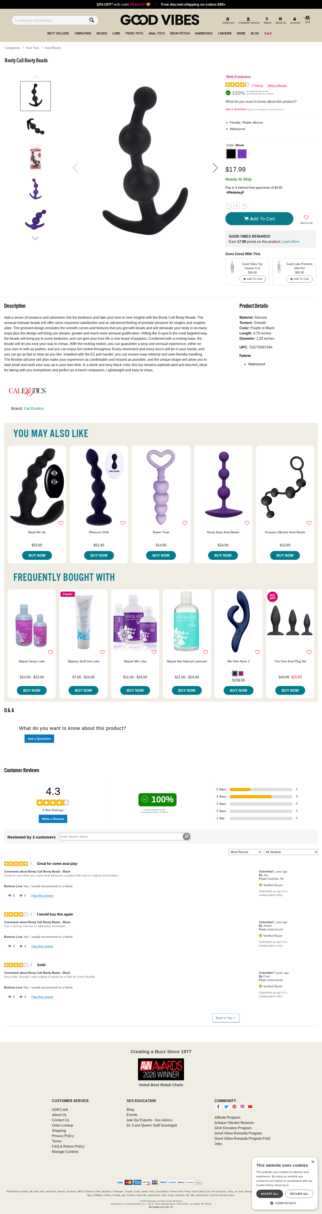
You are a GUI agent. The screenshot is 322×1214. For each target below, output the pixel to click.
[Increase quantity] (245, 206)
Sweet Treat (161, 532)
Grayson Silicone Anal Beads (285, 532)
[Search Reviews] (186, 836)
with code (123, 4)
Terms (56, 1141)
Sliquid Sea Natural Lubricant (187, 661)
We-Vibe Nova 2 (238, 661)
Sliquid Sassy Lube (32, 661)
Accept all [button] (269, 1193)
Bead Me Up (37, 532)
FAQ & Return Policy (68, 1146)
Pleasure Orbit (99, 532)
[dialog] (285, 1183)
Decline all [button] (299, 1193)
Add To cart (262, 218)
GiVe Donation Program (232, 1128)
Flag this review (42, 895)
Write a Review (277, 85)
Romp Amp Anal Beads (223, 532)
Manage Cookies (65, 1151)
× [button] (312, 1162)
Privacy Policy (63, 1136)
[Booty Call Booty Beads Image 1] (145, 167)
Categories (12, 48)
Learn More (290, 241)
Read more (282, 1185)
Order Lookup (62, 1125)
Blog (130, 1109)
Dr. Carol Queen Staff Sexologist (152, 1125)
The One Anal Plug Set (290, 661)
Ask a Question (235, 109)
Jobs (218, 1143)
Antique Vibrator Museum (234, 1122)
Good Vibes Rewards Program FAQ (242, 1138)
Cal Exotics (34, 408)
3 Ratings (257, 85)
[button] (215, 167)
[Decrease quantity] (228, 206)
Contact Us (60, 1120)
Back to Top (224, 1018)
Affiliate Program (227, 1117)
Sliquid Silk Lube (135, 661)
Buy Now (37, 555)
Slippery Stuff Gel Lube (83, 661)
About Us (59, 1115)
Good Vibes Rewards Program (238, 1133)
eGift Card (60, 1109)
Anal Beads (53, 48)
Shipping (59, 1130)
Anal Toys (32, 48)
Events (132, 1115)
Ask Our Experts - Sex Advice (149, 1120)
